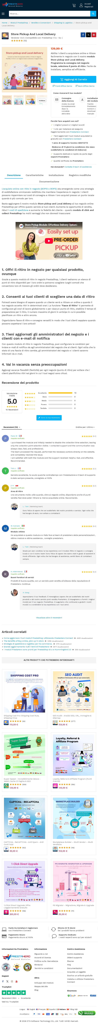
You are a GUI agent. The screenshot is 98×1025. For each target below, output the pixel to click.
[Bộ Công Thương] (93, 996)
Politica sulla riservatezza (46, 961)
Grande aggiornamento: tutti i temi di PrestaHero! (26, 647)
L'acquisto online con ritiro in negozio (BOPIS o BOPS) (29, 188)
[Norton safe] (82, 996)
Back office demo (85, 86)
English (32, 1009)
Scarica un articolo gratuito (80, 975)
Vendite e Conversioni (41, 23)
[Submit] (93, 14)
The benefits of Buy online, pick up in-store (24, 641)
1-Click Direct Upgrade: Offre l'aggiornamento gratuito (17, 906)
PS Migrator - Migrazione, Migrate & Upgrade (73, 905)
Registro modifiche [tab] (80, 175)
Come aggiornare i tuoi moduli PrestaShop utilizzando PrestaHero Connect (38, 638)
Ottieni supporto (74, 957)
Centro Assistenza (75, 954)
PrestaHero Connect (79, 132)
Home (4, 23)
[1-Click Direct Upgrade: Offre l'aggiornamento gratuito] (24, 881)
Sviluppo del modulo (44, 983)
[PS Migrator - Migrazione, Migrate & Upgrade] (73, 881)
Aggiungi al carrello (75, 79)
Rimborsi (38, 965)
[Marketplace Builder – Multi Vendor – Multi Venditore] (73, 818)
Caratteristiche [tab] (35, 175)
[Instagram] (12, 981)
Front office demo (63, 86)
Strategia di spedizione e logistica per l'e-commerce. (28, 644)
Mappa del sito (41, 986)
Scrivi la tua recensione (50, 418)
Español (52, 1009)
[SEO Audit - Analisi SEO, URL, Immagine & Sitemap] (73, 692)
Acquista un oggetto (76, 972)
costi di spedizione (18, 210)
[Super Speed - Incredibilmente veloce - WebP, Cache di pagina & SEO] (24, 755)
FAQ (69, 965)
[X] (88, 34)
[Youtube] (16, 981)
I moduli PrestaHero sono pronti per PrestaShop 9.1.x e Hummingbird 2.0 (37, 649)
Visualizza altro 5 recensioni (49, 617)
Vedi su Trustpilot (10, 1002)
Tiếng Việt (73, 1009)
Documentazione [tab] (49, 181)
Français (42, 1009)
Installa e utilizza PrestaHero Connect (80, 980)
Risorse (70, 961)
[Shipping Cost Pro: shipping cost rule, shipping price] (24, 692)
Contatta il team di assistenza (78, 167)
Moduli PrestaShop (19, 23)
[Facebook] (3, 981)
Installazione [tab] (56, 175)
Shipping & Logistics (63, 23)
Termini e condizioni (43, 968)
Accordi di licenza (42, 957)
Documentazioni (74, 968)
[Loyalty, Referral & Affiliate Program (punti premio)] (73, 755)
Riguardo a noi (41, 954)
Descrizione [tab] (14, 175)
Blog (36, 990)
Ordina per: (81, 427)
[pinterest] (93, 34)
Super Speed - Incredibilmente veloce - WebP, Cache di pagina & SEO (22, 780)
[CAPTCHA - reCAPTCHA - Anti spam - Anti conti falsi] (24, 818)
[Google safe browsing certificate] (71, 996)
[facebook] (83, 34)
